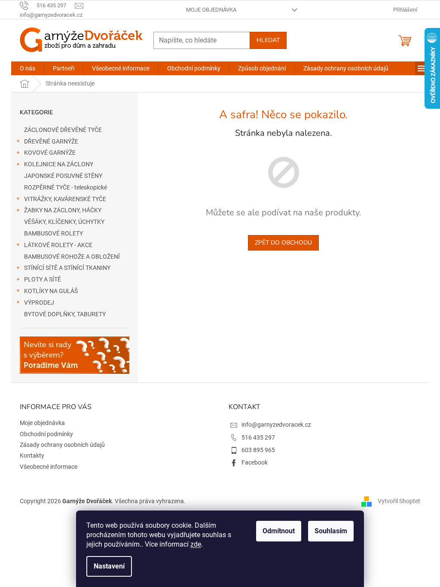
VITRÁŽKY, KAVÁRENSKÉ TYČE (65, 199)
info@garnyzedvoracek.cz (276, 424)
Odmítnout (279, 531)
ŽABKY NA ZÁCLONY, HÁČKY (62, 210)
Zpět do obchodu (283, 242)
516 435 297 (258, 437)
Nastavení (109, 566)
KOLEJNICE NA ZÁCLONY (58, 164)
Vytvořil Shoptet (399, 500)
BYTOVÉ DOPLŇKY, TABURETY (65, 314)
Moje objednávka (211, 9)
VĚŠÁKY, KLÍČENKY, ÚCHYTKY (64, 221)
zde (195, 544)
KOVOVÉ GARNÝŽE (50, 152)
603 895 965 (258, 449)
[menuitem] (27, 68)
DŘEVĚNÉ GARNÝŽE (51, 141)
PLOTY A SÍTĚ (42, 279)
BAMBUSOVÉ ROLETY (53, 233)
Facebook (254, 462)
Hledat (268, 40)
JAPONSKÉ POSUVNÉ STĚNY (63, 175)
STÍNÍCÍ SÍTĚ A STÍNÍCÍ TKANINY (67, 267)
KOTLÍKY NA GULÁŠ (51, 290)
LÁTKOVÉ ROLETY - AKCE (58, 245)
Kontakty (32, 455)
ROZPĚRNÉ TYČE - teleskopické (65, 187)
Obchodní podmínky (46, 434)
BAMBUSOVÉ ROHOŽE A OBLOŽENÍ (72, 256)
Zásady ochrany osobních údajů (62, 444)
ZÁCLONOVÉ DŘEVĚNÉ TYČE (63, 129)
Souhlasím (331, 531)
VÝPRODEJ (39, 302)
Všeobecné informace (48, 466)
